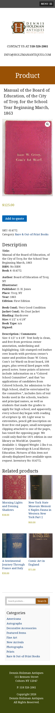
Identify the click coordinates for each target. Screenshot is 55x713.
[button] (47, 124)
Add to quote (14, 219)
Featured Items (16, 633)
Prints (10, 651)
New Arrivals (15, 642)
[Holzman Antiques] (27, 27)
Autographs (14, 623)
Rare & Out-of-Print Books (32, 234)
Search (42, 601)
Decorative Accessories (22, 628)
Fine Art (12, 637)
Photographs (15, 647)
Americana (14, 618)
